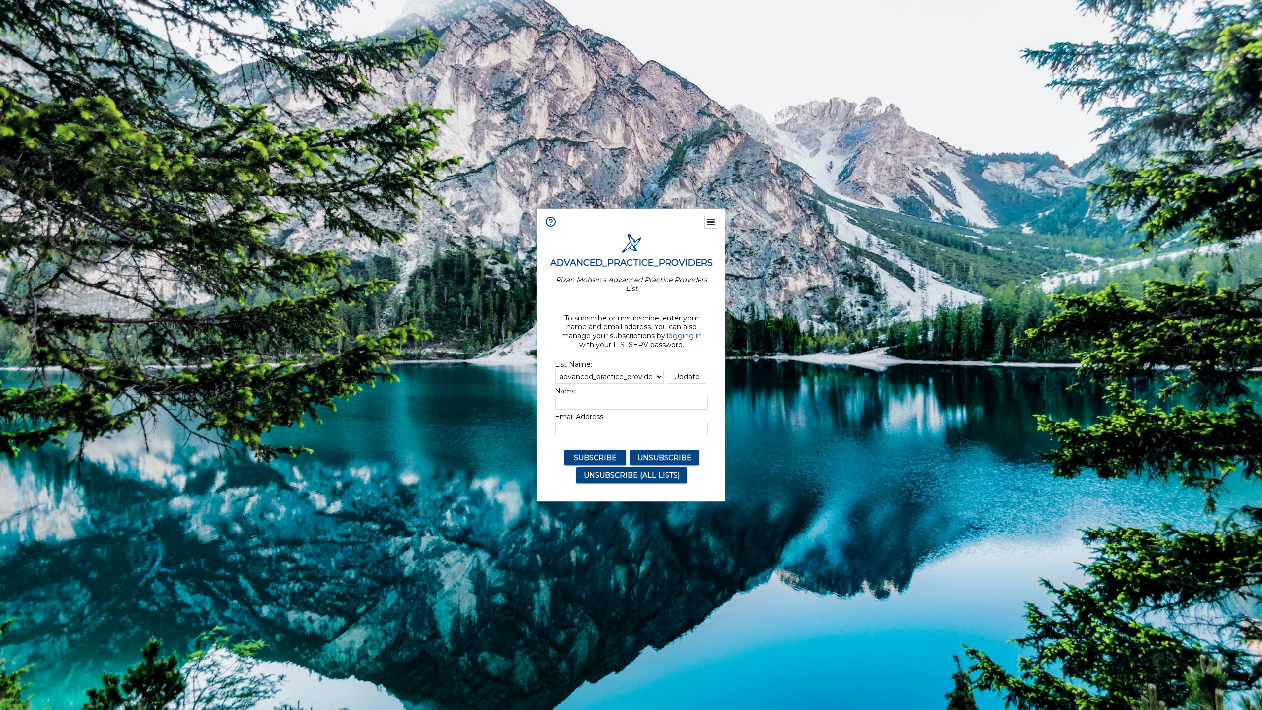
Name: (566, 391)
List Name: (573, 364)
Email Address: (580, 416)
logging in (684, 335)
